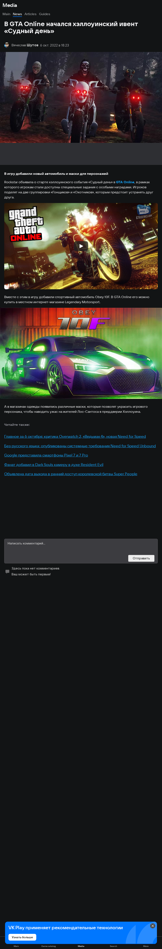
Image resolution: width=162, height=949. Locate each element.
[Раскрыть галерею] (81, 353)
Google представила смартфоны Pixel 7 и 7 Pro (46, 455)
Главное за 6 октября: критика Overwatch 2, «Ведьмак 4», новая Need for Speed (75, 436)
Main (6, 14)
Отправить (141, 558)
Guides (44, 14)
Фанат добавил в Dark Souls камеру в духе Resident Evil (53, 464)
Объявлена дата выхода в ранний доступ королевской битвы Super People (70, 473)
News (17, 14)
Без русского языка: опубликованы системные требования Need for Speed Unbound (80, 445)
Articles (30, 14)
